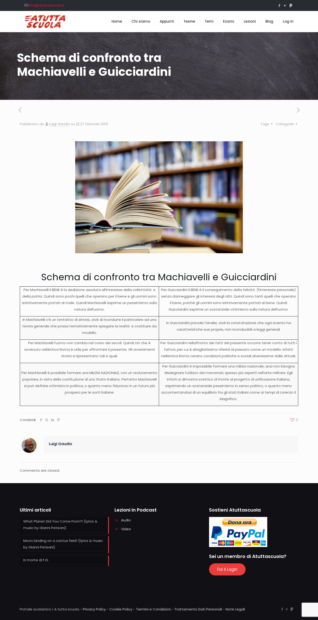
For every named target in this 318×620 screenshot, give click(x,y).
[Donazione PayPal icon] (291, 5)
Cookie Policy (120, 609)
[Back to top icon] (296, 610)
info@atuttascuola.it (46, 5)
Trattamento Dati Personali (198, 609)
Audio (126, 520)
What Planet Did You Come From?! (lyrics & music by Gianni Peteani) (60, 524)
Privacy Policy (94, 609)
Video (126, 528)
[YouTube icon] (285, 5)
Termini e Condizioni (153, 609)
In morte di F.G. (36, 560)
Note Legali (235, 609)
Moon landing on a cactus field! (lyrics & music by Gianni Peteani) (63, 544)
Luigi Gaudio (59, 123)
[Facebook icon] (279, 5)
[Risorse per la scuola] (45, 21)
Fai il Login (227, 569)
